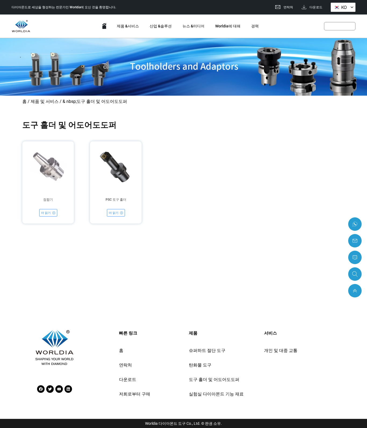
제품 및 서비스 (45, 101)
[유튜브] (59, 389)
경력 (255, 26)
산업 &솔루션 (161, 26)
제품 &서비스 (128, 26)
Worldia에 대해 (227, 26)
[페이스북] (41, 389)
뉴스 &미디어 (193, 26)
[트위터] (50, 389)
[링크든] (68, 389)
